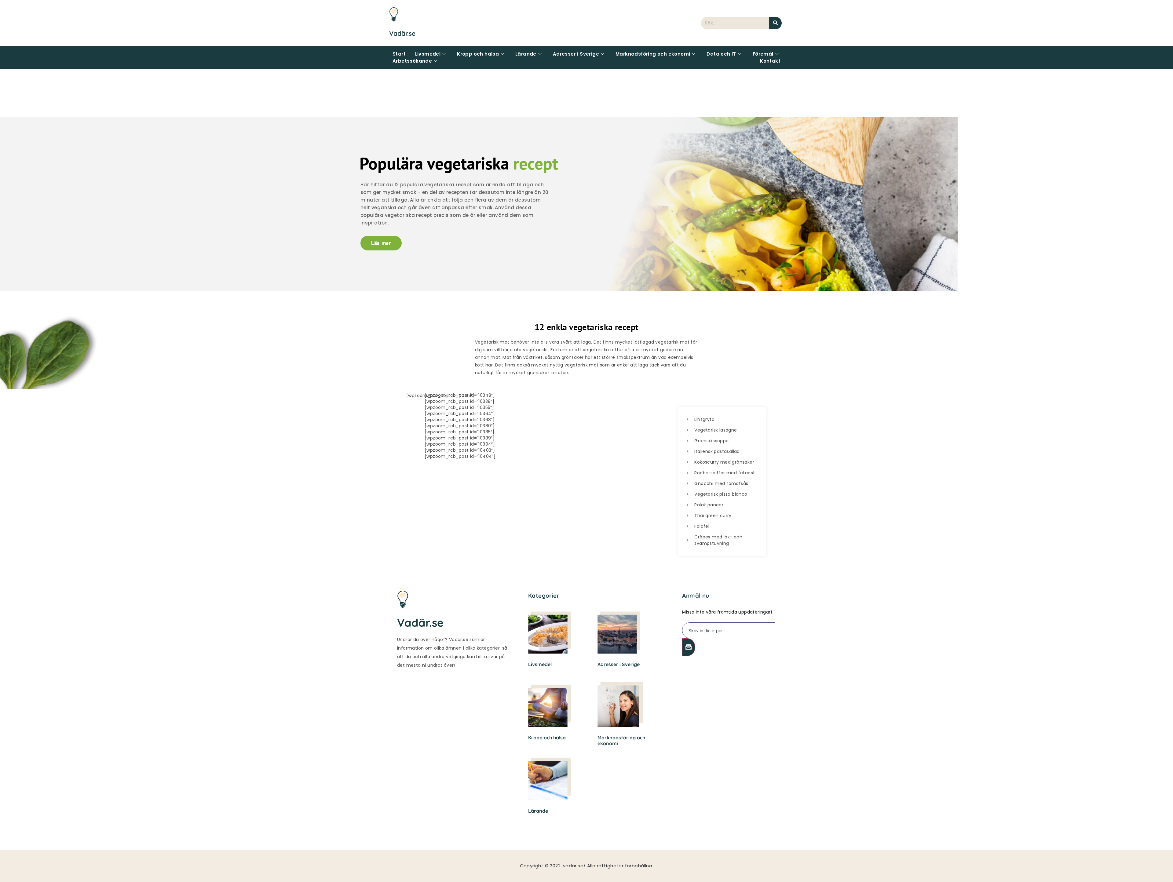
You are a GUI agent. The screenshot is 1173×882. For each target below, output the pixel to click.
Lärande (525, 54)
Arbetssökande (412, 61)
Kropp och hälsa (478, 54)
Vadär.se (402, 33)
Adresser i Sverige (576, 54)
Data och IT (721, 54)
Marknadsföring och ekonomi (653, 54)
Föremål (763, 54)
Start (399, 54)
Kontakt (770, 61)
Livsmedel (428, 54)
